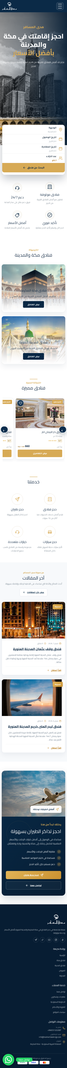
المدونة (62, 975)
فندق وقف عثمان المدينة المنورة (37, 649)
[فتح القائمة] (60, 6)
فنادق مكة (61, 960)
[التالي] (4, 429)
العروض (62, 970)
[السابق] (62, 429)
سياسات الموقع (59, 1012)
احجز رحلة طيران (31, 875)
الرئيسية (62, 955)
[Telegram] (35, 939)
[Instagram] (56, 939)
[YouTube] (49, 939)
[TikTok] (42, 939)
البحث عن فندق (35, 167)
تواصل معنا (36, 885)
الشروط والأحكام (58, 1007)
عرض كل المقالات (35, 592)
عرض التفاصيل (40, 453)
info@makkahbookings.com (50, 1037)
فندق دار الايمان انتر (52, 432)
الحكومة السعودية (58, 1002)
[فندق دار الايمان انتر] (40, 413)
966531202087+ (54, 1030)
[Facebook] (62, 939)
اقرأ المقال (56, 670)
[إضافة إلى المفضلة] (20, 403)
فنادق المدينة (60, 965)
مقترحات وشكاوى (58, 997)
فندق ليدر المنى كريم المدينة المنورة (34, 726)
